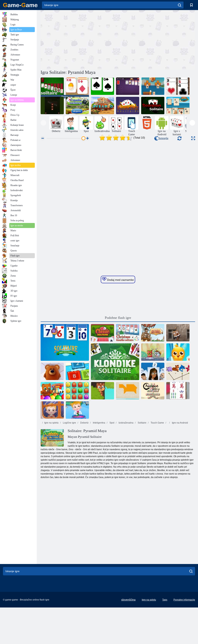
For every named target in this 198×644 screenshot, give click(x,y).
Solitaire (141, 422)
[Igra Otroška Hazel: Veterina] (77, 410)
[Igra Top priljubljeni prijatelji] (177, 352)
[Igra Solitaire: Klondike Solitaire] (127, 105)
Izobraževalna (125, 422)
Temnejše (163, 138)
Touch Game (157, 422)
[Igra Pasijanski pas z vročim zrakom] (152, 332)
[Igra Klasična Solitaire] (102, 332)
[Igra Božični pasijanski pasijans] (127, 332)
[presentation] (43, 123)
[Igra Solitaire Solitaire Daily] (65, 342)
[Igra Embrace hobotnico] (77, 390)
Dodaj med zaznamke (120, 279)
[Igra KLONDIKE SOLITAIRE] (127, 86)
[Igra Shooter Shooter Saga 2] (52, 390)
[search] (179, 5)
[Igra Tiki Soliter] (177, 105)
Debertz (84, 422)
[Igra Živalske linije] (52, 371)
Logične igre (69, 422)
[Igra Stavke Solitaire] (77, 105)
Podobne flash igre (118, 318)
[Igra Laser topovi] (152, 352)
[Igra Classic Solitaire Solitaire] (77, 86)
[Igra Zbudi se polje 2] (177, 332)
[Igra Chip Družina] (102, 390)
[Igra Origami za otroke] (127, 390)
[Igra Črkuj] (152, 371)
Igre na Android (179, 422)
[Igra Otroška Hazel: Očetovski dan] (52, 410)
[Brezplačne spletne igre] (20, 5)
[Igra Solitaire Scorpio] (152, 105)
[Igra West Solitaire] (177, 86)
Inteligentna (98, 422)
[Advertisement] (79, 39)
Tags (164, 599)
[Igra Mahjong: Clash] (177, 390)
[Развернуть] (193, 138)
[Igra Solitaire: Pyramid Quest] (102, 105)
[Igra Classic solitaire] (102, 86)
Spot (111, 422)
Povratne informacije (184, 599)
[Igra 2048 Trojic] (77, 371)
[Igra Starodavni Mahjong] (152, 390)
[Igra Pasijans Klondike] (115, 361)
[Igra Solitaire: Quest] (152, 86)
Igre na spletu (51, 422)
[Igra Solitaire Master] (52, 105)
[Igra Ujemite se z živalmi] (177, 371)
